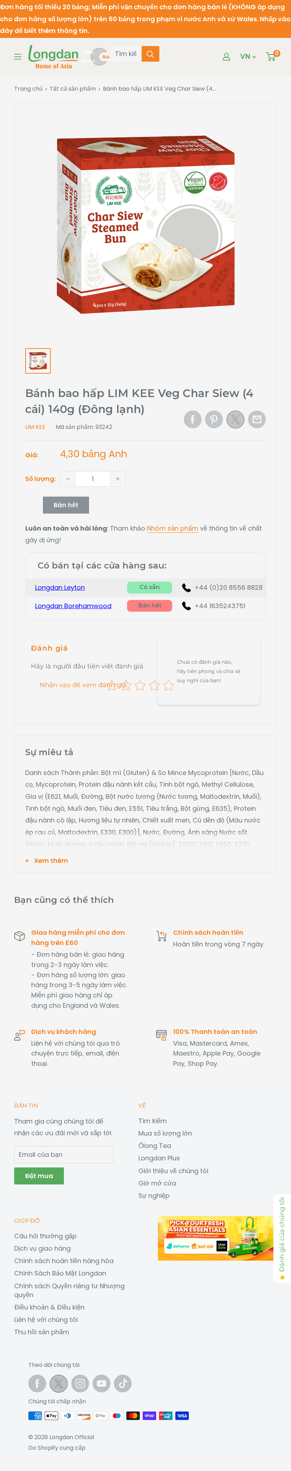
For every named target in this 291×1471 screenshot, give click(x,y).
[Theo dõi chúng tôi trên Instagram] (80, 1383)
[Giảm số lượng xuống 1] (67, 478)
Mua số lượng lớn (165, 1133)
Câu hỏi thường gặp (45, 1236)
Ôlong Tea (154, 1145)
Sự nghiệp (154, 1195)
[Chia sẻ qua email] (257, 419)
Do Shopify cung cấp (57, 1448)
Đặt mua (39, 1175)
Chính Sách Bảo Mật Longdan (60, 1273)
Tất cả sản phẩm (73, 89)
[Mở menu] (17, 57)
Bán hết (66, 504)
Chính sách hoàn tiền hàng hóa (64, 1260)
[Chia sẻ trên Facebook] (193, 419)
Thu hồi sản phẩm (41, 1332)
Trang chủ (28, 89)
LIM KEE (35, 427)
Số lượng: (40, 478)
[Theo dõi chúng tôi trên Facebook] (37, 1383)
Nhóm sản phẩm (172, 528)
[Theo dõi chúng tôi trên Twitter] (59, 1385)
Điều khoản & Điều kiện (49, 1307)
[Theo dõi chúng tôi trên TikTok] (123, 1383)
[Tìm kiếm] (150, 54)
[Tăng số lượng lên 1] (117, 478)
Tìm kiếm (152, 1120)
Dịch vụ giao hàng (42, 1248)
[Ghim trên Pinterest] (214, 419)
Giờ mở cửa (157, 1183)
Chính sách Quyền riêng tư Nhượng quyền (69, 1290)
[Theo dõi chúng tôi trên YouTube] (101, 1383)
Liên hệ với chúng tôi (46, 1319)
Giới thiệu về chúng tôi (173, 1170)
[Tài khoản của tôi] (226, 57)
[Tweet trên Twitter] (235, 421)
